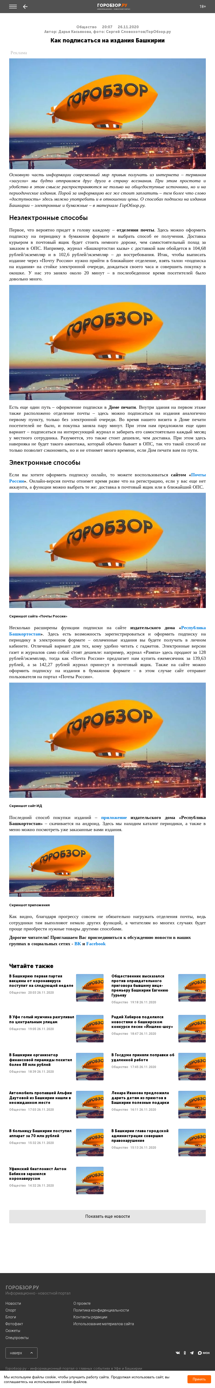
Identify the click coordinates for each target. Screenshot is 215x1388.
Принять (199, 1379)
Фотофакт (14, 1324)
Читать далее (56, 989)
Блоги (11, 1317)
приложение (114, 817)
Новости (13, 1303)
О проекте (81, 1303)
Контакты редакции (90, 1317)
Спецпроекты (17, 1338)
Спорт (11, 1310)
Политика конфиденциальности (101, 1310)
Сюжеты (13, 1331)
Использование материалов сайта (103, 1324)
